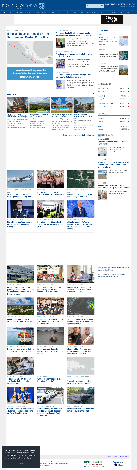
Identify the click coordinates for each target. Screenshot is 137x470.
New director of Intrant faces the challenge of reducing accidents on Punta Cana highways (20, 411)
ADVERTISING (123, 4)
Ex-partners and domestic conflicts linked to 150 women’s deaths (50, 351)
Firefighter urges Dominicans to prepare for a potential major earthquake (19, 224)
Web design (117, 462)
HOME (107, 4)
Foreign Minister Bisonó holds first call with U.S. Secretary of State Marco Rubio (79, 290)
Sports (68, 12)
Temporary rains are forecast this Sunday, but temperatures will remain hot (19, 381)
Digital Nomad (124, 12)
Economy (19, 12)
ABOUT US (113, 4)
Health (44, 12)
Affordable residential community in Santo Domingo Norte (83, 116)
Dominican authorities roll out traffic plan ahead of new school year (50, 224)
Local (11, 12)
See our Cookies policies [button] (22, 458)
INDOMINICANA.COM (93, 464)
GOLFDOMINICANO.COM (94, 462)
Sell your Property (88, 135)
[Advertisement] (50, 19)
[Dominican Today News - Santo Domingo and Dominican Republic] (23, 6)
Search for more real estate (72, 135)
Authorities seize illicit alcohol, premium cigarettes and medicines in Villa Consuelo (49, 290)
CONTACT (132, 4)
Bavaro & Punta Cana (94, 12)
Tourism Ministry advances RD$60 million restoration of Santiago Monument (108, 68)
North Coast (79, 12)
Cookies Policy (124, 457)
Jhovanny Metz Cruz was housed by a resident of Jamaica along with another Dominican (80, 351)
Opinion (52, 12)
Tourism (36, 12)
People (60, 12)
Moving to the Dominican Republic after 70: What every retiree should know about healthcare (113, 165)
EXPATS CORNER (107, 135)
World (27, 12)
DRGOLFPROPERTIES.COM (93, 466)
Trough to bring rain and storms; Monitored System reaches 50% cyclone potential (80, 322)
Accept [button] (20, 463)
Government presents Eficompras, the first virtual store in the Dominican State (50, 322)
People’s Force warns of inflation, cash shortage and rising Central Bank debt (108, 54)
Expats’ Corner (110, 12)
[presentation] (91, 93)
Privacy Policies (113, 457)
